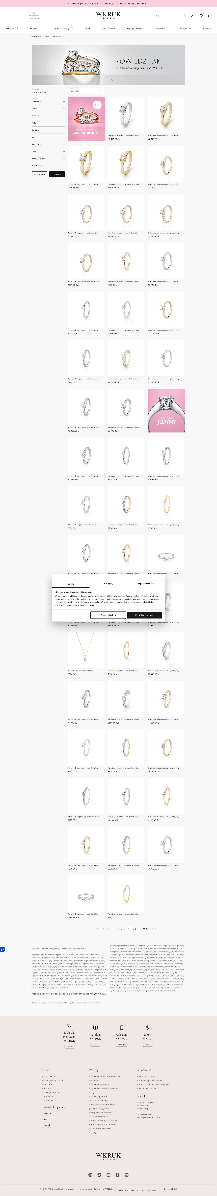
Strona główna (36, 36)
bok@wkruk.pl (143, 1108)
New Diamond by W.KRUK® (103, 1120)
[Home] (108, 15)
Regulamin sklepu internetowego (105, 1076)
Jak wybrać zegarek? (99, 1108)
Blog (44, 1119)
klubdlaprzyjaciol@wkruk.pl (148, 1117)
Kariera (46, 1113)
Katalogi (93, 1132)
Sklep (47, 36)
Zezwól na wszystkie (144, 615)
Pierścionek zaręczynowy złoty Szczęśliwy (123, 135)
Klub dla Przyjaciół (53, 1107)
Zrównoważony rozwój (52, 1080)
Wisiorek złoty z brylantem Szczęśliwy (82, 671)
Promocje (93, 1080)
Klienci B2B (47, 1084)
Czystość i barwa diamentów (102, 1124)
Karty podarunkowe (98, 1116)
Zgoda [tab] (71, 584)
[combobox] (86, 91)
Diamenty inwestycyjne (100, 1128)
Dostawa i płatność (98, 1096)
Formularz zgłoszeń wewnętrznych (153, 1084)
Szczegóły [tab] (108, 583)
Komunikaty (47, 1096)
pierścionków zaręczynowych (146, 954)
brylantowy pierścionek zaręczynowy (156, 967)
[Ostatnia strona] (155, 929)
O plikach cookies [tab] (146, 583)
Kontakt (47, 1125)
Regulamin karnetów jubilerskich (104, 1088)
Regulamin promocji (99, 1084)
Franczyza (46, 1088)
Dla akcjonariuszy (50, 1092)
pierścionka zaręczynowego (55, 954)
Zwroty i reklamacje (98, 1100)
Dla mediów (47, 1100)
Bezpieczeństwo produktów (102, 1104)
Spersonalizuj (107, 615)
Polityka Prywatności (146, 1076)
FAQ (91, 1092)
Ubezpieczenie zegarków (101, 1112)
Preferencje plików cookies (149, 1080)
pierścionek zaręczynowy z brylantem (159, 985)
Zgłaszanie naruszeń (146, 1088)
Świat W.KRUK (49, 1076)
